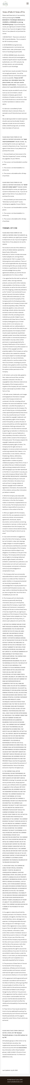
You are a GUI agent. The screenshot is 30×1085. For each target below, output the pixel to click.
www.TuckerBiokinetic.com (15, 1082)
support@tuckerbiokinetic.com (18, 87)
